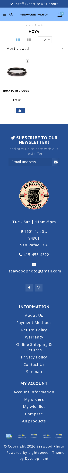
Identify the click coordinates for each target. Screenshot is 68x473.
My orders (34, 399)
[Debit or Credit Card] (21, 436)
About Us (34, 315)
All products (34, 421)
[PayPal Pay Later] (46, 436)
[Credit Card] (9, 436)
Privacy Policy (34, 357)
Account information (34, 392)
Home (27, 25)
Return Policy (34, 329)
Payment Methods (34, 322)
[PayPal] (34, 436)
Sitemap (34, 371)
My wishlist (34, 406)
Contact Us (34, 364)
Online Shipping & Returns (34, 347)
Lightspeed (38, 452)
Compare (34, 413)
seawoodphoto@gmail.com (34, 271)
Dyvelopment (37, 458)
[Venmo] (59, 436)
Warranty (34, 337)
